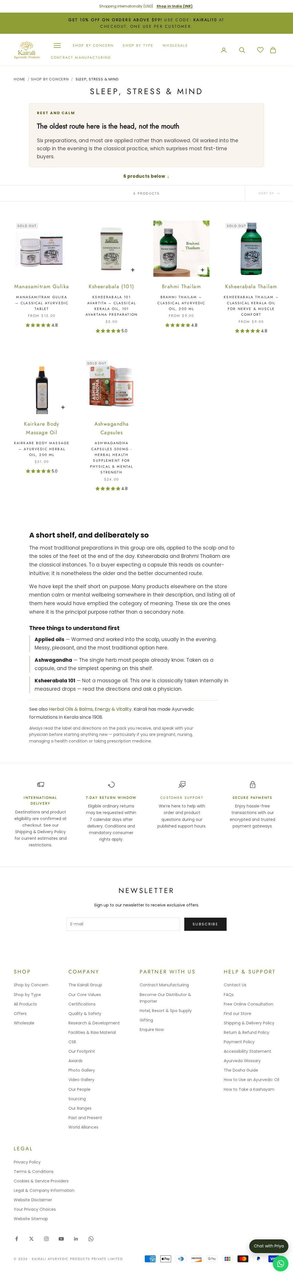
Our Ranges (80, 1108)
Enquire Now (152, 1029)
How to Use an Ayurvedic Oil (251, 1080)
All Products (25, 1004)
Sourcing (77, 1099)
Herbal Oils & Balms (71, 709)
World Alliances (83, 1127)
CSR (72, 1042)
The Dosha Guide (241, 1070)
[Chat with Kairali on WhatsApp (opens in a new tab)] (280, 1263)
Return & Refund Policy (246, 1032)
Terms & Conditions (34, 1171)
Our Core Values (84, 995)
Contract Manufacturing (81, 57)
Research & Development (94, 1023)
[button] (39, 325)
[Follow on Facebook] (16, 1239)
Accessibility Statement (247, 1051)
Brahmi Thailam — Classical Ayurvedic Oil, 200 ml (181, 303)
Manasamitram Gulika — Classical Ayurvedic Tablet (41, 303)
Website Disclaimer (33, 1200)
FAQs (229, 995)
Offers (20, 1013)
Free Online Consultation (248, 1004)
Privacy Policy (27, 1162)
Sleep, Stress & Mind (97, 79)
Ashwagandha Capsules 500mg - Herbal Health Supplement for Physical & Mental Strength (111, 458)
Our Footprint (81, 1051)
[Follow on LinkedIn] (76, 1239)
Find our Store (237, 1013)
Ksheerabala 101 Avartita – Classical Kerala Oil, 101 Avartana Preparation (112, 306)
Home (19, 79)
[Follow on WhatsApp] (91, 1239)
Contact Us (235, 985)
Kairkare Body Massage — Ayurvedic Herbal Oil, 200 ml (42, 449)
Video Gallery (81, 1080)
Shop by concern (93, 45)
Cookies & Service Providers (41, 1181)
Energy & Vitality (113, 709)
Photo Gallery (81, 1070)
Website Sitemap (31, 1219)
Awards (75, 1061)
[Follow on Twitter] (31, 1239)
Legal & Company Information (44, 1190)
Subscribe (205, 924)
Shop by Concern (31, 985)
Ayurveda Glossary (242, 1061)
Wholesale (175, 45)
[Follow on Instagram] (46, 1239)
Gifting (146, 1020)
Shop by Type (27, 995)
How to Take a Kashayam (249, 1089)
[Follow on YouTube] (61, 1239)
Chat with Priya (269, 1246)
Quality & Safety (84, 1013)
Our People (79, 1089)
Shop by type (138, 45)
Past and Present (85, 1118)
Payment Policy (239, 1042)
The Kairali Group (85, 985)
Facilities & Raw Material (92, 1032)
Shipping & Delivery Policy (249, 1023)
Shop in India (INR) (175, 6)
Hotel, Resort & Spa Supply (166, 1011)
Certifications (82, 1004)
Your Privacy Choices (35, 1209)
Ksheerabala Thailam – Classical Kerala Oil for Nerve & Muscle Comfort (251, 306)
